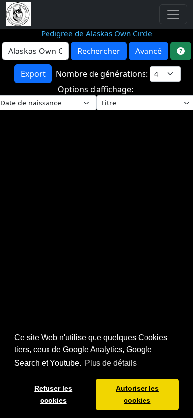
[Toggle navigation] (173, 14)
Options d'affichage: (96, 89)
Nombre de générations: (103, 73)
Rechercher (98, 51)
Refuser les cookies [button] (53, 394)
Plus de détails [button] (111, 363)
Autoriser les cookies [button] (137, 394)
